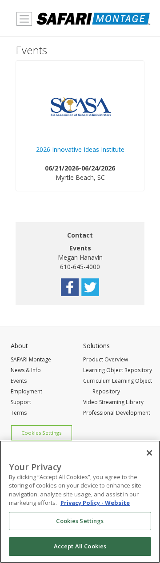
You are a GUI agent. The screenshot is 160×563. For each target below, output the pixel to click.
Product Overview (105, 359)
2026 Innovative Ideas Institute (80, 149)
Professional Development (116, 412)
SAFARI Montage (31, 359)
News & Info (26, 370)
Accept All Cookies (80, 546)
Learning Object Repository (117, 370)
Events (19, 381)
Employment (26, 391)
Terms (19, 412)
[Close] (149, 453)
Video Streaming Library (113, 402)
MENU (22, 30)
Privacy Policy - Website (95, 503)
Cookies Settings (41, 432)
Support (21, 402)
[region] (80, 501)
